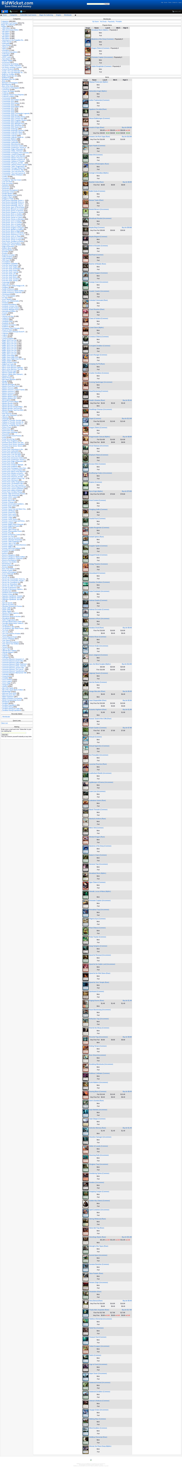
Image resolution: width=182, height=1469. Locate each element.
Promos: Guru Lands (9, 514)
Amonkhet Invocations (9, 52)
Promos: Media (7, 528)
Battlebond (5, 77)
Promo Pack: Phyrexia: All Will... (13, 476)
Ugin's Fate (6, 649)
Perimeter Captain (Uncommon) (102, 57)
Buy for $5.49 (127, 400)
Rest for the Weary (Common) (99, 1028)
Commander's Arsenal (9, 141)
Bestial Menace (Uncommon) (99, 209)
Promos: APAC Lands (9, 497)
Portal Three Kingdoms (10, 441)
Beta (3, 81)
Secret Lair (5, 577)
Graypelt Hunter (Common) (98, 555)
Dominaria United (8, 192)
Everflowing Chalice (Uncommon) (100, 473)
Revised (5, 567)
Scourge (5, 575)
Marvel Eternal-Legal (9, 371)
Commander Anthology (10, 129)
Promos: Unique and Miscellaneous (14, 545)
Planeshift (5, 434)
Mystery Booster (7, 403)
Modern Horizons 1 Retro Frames (13, 390)
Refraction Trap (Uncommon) (99, 1019)
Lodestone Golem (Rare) (97, 800)
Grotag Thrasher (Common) (98, 564)
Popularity (111, 21)
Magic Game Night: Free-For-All (13, 359)
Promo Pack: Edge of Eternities (12, 461)
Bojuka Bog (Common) (97, 227)
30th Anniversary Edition (10, 30)
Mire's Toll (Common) (96, 828)
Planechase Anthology (9, 432)
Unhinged (5, 657)
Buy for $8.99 (127, 182)
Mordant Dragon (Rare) (97, 837)
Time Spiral (6, 640)
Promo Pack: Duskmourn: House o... (14, 459)
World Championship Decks (11, 700)
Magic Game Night (8, 355)
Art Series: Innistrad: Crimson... (12, 67)
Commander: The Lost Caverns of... (14, 173)
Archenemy (6, 62)
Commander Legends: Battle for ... (13, 137)
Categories (13, 15)
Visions (4, 686)
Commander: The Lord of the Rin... (13, 171)
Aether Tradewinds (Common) (99, 100)
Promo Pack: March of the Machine (14, 471)
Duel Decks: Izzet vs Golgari (11, 221)
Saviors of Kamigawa (9, 572)
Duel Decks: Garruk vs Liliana (12, 217)
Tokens (4, 645)
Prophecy (5, 552)
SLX (3, 601)
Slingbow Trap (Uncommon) (98, 1164)
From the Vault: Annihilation (11, 268)
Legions (5, 335)
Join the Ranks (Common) (98, 682)
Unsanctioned (7, 676)
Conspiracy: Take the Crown (11, 180)
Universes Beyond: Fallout (11, 662)
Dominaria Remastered (10, 190)
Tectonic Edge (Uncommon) (98, 1282)
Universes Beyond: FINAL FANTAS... (14, 666)
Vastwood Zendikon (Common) (99, 1391)
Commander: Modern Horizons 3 (13, 158)
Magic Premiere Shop (9, 362)
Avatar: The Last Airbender (11, 71)
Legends (5, 333)
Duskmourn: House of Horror (11, 245)
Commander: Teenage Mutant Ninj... (14, 168)
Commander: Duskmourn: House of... (14, 147)
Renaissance (6, 563)
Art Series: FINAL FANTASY (11, 66)
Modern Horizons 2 (8, 391)
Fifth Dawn (5, 260)
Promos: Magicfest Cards (10, 526)
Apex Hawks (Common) (97, 145)
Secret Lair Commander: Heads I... (13, 580)
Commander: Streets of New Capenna (15, 164)
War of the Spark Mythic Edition (12, 690)
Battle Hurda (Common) (97, 191)
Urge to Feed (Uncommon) (98, 1364)
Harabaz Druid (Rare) (96, 627)
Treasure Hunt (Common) (97, 1337)
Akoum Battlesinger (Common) (99, 118)
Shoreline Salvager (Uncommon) (100, 1137)
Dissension (6, 187)
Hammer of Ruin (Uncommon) (99, 618)
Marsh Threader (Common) (98, 809)
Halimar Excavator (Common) (99, 609)
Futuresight (6, 282)
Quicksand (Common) (96, 991)
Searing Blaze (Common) (97, 1091)
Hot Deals (103, 21)
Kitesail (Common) (95, 737)
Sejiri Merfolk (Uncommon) (98, 1110)
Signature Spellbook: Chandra (12, 596)
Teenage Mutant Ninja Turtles (12, 621)
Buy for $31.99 (127, 1237)
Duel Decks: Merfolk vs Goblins (12, 229)
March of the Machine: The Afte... (13, 369)
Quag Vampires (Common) (98, 946)
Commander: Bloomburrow (11, 144)
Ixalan (4, 314)
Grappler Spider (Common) (98, 546)
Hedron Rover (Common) (97, 637)
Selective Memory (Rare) (97, 1128)
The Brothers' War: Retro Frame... (13, 628)
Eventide (5, 251)
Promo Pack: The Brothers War (12, 483)
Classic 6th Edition (8, 91)
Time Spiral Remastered (10, 642)
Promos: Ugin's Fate (9, 543)
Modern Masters (7, 395)
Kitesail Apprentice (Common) (99, 746)
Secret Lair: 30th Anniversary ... (12, 586)
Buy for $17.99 (127, 1310)
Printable (119, 21)
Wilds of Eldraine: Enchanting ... (13, 698)
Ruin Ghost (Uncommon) (97, 1055)
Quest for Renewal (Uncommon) (100, 955)
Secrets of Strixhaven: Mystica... (13, 589)
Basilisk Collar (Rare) (96, 182)
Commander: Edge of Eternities (12, 149)
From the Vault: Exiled (9, 270)
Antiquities (5, 55)
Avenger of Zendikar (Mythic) (99, 173)
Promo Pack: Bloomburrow (11, 453)
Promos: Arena (7, 499)
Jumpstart (5, 320)
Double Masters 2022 (9, 195)
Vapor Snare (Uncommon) (98, 1373)
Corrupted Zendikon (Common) (99, 346)
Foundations (6, 262)
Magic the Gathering (46, 15)
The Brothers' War (8, 627)
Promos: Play (6, 533)
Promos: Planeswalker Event (12, 531)
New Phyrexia (7, 413)
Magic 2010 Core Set (9, 340)
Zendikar (5, 703)
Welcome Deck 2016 (9, 693)
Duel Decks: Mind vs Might (11, 231)
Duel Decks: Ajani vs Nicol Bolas (13, 207)
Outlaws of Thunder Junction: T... (13, 424)
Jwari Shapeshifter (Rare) (97, 700)
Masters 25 (6, 376)
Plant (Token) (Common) (97, 928)
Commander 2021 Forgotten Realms (14, 120)
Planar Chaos (6, 427)
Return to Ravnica (8, 565)
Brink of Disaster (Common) (98, 246)
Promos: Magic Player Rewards (12, 524)
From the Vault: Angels (9, 267)
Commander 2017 (8, 108)
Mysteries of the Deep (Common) (102, 39)
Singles (58, 15)
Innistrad (5, 303)
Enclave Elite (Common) (97, 464)
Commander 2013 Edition (10, 100)
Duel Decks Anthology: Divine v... (13, 200)
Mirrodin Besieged (8, 384)
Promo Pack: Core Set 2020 (11, 454)
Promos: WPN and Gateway (11, 548)
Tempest (5, 625)
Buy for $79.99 (127, 491)
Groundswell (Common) (97, 573)
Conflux (4, 176)
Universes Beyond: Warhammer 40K (14, 673)
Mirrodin (5, 383)
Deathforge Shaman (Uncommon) (100, 409)
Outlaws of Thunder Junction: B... (13, 422)
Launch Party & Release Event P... (13, 332)
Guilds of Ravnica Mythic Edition (13, 291)
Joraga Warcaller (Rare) (97, 691)
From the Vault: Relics (9, 277)
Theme (169, 2)
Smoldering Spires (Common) (99, 1173)
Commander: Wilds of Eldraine (12, 175)
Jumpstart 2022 (7, 321)
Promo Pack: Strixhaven (10, 480)
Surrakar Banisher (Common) (99, 1264)
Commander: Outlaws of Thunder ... (14, 161)
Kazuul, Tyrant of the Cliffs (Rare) (100, 718)
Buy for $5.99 (127, 700)
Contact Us (174, 2)
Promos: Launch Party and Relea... (14, 521)
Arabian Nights (7, 60)
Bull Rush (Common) (96, 255)
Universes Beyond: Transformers (13, 671)
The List (5, 632)
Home (5, 15)
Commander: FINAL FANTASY (12, 151)
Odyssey (5, 417)
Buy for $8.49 (127, 1091)
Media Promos (7, 378)
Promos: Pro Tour (8, 536)
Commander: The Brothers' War (12, 170)
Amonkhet (5, 50)
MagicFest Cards (8, 364)
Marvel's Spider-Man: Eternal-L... (13, 374)
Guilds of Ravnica (8, 289)
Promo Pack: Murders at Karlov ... (13, 473)
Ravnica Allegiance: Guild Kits (12, 558)
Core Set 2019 (7, 181)
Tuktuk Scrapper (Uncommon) (99, 1346)
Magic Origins (6, 361)
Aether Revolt (6, 42)
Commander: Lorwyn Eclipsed (12, 154)
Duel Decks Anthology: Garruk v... (13, 204)
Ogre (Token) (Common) (97, 882)
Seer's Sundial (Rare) (96, 1100)
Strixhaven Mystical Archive (11, 616)
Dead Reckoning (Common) (98, 391)
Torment (5, 647)
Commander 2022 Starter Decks (13, 127)
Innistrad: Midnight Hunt (10, 309)
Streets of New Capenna (10, 613)
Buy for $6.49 (127, 691)
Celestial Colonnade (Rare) (98, 300)
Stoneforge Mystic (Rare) (97, 1237)
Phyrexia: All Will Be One (10, 425)
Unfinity (4, 654)
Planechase (6, 429)
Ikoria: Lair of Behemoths (10, 301)
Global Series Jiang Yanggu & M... (13, 285)
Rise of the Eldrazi (8, 569)
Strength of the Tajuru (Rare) (98, 1246)
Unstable (5, 678)
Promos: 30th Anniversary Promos (13, 494)
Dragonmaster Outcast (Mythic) (99, 436)
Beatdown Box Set (8, 79)
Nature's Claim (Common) (98, 855)
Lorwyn (4, 337)
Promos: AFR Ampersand (10, 495)
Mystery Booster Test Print (11, 408)
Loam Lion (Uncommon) (97, 791)
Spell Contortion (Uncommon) (99, 1210)
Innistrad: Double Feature (10, 308)
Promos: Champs (8, 502)
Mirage (4, 381)
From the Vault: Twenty (10, 280)
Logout (179, 2)
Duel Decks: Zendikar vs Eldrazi (13, 241)
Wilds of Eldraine (8, 696)
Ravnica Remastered (9, 560)
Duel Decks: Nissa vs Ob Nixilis (13, 233)
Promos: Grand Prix (8, 512)
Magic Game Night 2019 (10, 357)
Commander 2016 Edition (10, 106)
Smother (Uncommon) (96, 1182)
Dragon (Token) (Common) (100, 48)
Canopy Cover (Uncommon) (98, 282)
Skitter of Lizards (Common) (98, 1146)
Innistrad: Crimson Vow (10, 306)
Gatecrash (5, 284)
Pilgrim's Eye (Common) (97, 919)
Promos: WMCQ (7, 546)
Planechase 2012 (8, 430)
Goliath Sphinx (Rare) (96, 537)
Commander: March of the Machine (14, 156)
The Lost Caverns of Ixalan (11, 633)
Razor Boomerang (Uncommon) (100, 1009)
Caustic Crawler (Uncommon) (99, 291)
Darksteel (5, 185)
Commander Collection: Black (12, 132)
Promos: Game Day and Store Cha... (14, 509)
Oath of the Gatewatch (9, 415)
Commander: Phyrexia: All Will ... (13, 163)
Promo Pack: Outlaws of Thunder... (13, 475)
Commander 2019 (8, 112)
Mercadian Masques (9, 379)
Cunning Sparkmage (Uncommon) (100, 382)
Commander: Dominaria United (12, 146)
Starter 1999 (6, 608)
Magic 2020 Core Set (9, 352)
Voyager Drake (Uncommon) (98, 1410)
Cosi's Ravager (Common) (98, 355)
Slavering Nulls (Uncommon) (99, 1155)
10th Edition (6, 28)
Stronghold (6, 618)
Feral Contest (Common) (97, 500)
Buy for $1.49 (127, 1000)
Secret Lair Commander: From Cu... (14, 579)
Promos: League (7, 523)
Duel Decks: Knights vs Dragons (13, 228)
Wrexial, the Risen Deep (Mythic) (100, 1446)
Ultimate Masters (7, 652)
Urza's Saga (6, 683)
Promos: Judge (7, 517)
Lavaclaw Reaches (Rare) (98, 764)
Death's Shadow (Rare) (97, 400)
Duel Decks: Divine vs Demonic (13, 210)
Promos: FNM (6, 507)
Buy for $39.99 (127, 227)
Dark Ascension (7, 183)
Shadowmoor (6, 591)
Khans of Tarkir (7, 330)
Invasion (5, 313)
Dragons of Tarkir (8, 199)
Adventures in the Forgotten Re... (13, 40)
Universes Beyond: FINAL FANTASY (14, 664)
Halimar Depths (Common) (98, 600)
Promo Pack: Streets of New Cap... (13, 478)
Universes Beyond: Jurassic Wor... (13, 667)
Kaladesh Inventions (9, 325)
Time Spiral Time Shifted (10, 644)
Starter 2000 (6, 609)
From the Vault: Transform (10, 279)
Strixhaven (5, 615)
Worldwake (68, 15)
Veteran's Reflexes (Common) (99, 1401)
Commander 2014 (8, 101)
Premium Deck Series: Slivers (12, 446)
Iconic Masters (7, 299)
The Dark (5, 630)
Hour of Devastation (9, 296)
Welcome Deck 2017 (9, 695)
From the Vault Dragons (10, 265)
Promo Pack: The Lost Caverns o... (13, 485)
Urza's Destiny (7, 679)
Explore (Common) (95, 482)
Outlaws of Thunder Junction (11, 420)
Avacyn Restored (8, 69)
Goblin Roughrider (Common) (101, 66)
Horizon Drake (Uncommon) (98, 646)
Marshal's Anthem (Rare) (97, 818)
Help (162, 2)
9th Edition (5, 38)
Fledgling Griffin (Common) (98, 509)
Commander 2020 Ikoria (10, 115)
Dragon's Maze (7, 197)
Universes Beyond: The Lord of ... (13, 669)
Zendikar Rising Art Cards (11, 708)
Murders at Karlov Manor (10, 401)
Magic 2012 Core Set (9, 343)
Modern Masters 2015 (9, 396)
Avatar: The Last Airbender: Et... (13, 72)
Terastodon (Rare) (95, 1291)
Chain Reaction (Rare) (96, 309)
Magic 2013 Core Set (9, 345)
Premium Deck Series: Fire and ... (13, 442)
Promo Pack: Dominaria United (12, 458)
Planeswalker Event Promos (11, 436)
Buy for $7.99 (127, 728)
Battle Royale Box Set (9, 76)
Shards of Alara (7, 594)
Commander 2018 (8, 110)
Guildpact (5, 287)
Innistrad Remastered (9, 304)
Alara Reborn (6, 45)
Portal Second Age (8, 439)
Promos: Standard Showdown (12, 540)
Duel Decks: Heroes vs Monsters (13, 219)
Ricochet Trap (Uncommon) (98, 1037)
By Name (96, 21)
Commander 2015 (8, 105)
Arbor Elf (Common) (96, 155)
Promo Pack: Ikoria (8, 463)
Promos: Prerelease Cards (11, 534)
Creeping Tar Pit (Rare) (97, 364)
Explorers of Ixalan (8, 255)
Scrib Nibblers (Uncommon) (98, 1082)
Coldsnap (5, 93)
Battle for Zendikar (8, 74)
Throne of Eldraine (8, 638)
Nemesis (5, 412)
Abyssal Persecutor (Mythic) (98, 82)
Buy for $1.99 (127, 709)
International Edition (9, 311)
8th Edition (5, 37)
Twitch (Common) (95, 1355)
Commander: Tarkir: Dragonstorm (13, 166)
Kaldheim (5, 326)
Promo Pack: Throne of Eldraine (13, 488)
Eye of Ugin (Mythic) (96, 491)
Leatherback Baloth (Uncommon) (100, 773)
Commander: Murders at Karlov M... (14, 159)
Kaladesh (5, 323)
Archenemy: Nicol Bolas (10, 64)
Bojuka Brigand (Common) (98, 236)
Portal (4, 437)
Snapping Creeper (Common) (99, 1191)
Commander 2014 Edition (10, 103)
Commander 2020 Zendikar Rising (13, 117)
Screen (165, 2)
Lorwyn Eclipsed (7, 338)
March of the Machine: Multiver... (13, 367)
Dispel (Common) (95, 418)
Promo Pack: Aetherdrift (10, 451)
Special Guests (7, 603)
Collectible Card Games (28, 15)
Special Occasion (8, 604)
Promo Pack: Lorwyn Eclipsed (12, 470)
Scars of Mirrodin (8, 574)
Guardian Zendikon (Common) (99, 582)
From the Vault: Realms (10, 275)
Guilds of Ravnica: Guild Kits (11, 292)
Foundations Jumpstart (10, 263)
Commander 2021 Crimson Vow (13, 118)
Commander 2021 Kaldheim (11, 122)
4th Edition (5, 31)
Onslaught (5, 418)
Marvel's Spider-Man (9, 372)
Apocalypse (6, 59)
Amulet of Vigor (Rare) (96, 127)
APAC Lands (6, 57)
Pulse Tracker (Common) (97, 937)
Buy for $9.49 (127, 627)
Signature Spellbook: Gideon (12, 598)
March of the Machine (9, 366)
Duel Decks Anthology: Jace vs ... (13, 205)
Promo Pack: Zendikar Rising (12, 492)
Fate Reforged (7, 258)
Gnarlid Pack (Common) (97, 518)
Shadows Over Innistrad (10, 592)
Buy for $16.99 (127, 136)
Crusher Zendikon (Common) (99, 373)
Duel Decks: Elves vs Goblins (12, 214)
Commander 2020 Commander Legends (15, 113)
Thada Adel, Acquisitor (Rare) (99, 1310)
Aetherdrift (5, 43)
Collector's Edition (8, 96)
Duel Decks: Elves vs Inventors (12, 216)
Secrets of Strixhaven (9, 587)
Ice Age (4, 297)
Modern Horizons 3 (8, 393)
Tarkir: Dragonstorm (8, 620)
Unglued (5, 656)
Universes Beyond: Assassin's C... (13, 659)
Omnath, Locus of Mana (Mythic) (100, 891)
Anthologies (6, 54)
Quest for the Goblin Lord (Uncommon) (102, 964)
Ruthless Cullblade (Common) (99, 1073)
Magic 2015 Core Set (9, 349)
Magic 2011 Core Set (9, 342)
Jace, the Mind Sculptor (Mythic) (100, 664)
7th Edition (5, 35)
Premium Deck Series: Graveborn (13, 444)
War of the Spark (7, 688)
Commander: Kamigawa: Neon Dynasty (15, 152)
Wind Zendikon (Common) (98, 1428)
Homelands (6, 294)
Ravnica (5, 553)
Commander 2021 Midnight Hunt (13, 123)
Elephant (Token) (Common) (98, 455)
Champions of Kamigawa (10, 88)
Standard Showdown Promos (12, 606)
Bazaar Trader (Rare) (96, 200)
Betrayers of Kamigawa (10, 83)
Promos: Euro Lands (9, 505)
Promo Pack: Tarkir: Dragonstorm (13, 482)
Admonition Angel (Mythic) (98, 91)
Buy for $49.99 (127, 127)
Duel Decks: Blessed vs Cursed (13, 209)
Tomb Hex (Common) (96, 1328)
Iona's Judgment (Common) (98, 655)
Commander (6, 98)
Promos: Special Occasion (11, 538)
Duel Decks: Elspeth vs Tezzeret (13, 212)
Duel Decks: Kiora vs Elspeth (12, 226)
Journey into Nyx (7, 316)
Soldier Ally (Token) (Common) (99, 1200)
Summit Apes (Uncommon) (98, 1255)
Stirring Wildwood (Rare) (97, 1219)
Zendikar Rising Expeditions (11, 710)
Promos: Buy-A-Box (8, 500)
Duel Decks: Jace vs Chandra (12, 222)
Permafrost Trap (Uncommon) (99, 909)
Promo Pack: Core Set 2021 (11, 456)
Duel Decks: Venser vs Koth (11, 239)
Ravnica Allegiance (8, 555)
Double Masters (7, 193)
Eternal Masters (7, 250)
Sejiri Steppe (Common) (97, 1119)
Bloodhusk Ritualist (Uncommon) (100, 218)
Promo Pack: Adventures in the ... (13, 449)
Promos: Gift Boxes (8, 511)
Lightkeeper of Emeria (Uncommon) (101, 782)
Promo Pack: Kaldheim (10, 466)
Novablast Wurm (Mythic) (99, 30)
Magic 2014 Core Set (9, 347)
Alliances (5, 47)
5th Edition (5, 33)
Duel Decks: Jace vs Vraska (11, 224)
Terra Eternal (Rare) (95, 1301)
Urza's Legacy (7, 681)
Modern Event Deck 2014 (10, 386)
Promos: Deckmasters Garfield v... (13, 504)
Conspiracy (6, 178)
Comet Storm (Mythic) (96, 327)
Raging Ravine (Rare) (96, 1000)
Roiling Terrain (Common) (98, 1046)
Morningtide (6, 400)
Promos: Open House (9, 529)
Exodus (4, 253)
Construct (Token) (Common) (99, 336)
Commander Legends (9, 135)
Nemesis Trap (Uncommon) (98, 864)
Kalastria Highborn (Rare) (97, 709)
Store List (4, 723)
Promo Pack (6, 447)
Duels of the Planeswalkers (11, 243)
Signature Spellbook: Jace (11, 599)
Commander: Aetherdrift (10, 142)
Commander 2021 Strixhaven (12, 125)
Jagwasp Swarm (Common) (98, 673)
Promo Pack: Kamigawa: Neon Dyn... (14, 468)
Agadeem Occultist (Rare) (98, 109)
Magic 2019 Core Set (9, 350)
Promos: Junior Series (9, 519)
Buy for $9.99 (127, 1037)
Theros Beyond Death (9, 637)
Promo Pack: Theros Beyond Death (14, 487)
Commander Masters (9, 139)
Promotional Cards (8, 550)
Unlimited (5, 674)
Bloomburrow (6, 84)
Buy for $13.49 (127, 418)
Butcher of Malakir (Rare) (97, 264)
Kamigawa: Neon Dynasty (11, 328)
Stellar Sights (6, 611)
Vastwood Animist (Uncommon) (99, 1382)
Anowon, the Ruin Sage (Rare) (99, 136)
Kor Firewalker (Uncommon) (98, 755)
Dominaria (5, 188)
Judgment (5, 318)
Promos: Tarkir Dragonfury (11, 541)
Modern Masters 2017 (9, 398)
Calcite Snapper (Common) (98, 273)
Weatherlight (6, 691)
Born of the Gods (7, 86)
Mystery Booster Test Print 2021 (12, 410)
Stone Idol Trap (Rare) (96, 1228)
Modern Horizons (8, 388)
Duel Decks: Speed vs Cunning (12, 238)
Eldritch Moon (6, 248)
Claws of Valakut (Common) (98, 318)
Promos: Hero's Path (9, 516)
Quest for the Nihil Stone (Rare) (99, 973)
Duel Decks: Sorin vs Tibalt (11, 236)
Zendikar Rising (7, 707)
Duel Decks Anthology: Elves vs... (13, 202)
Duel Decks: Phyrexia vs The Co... (13, 234)
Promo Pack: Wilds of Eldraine (12, 490)
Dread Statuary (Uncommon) (98, 446)
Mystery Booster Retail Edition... (13, 407)
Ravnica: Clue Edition (9, 562)
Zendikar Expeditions (9, 705)
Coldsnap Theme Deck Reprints (13, 94)
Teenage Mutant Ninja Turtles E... (13, 623)
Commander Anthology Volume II (13, 130)
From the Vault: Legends (10, 272)
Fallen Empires (7, 256)
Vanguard (5, 685)
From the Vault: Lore (9, 274)
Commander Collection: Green (12, 134)
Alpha (4, 48)
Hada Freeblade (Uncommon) (99, 591)
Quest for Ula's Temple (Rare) (99, 982)
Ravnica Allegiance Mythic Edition (13, 557)
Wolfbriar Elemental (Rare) (98, 1437)
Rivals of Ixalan (7, 570)
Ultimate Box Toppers (9, 650)
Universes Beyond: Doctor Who (12, 661)
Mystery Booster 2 (8, 405)
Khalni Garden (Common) (97, 728)
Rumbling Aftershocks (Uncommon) (101, 1064)
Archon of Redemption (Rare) (99, 164)
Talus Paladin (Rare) (96, 1273)
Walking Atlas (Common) (97, 1419)
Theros (4, 635)
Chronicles (5, 89)
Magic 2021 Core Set (9, 354)
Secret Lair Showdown (9, 584)
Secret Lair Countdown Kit (11, 582)
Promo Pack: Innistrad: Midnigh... (13, 465)
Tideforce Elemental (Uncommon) (100, 1319)
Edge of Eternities (8, 246)
